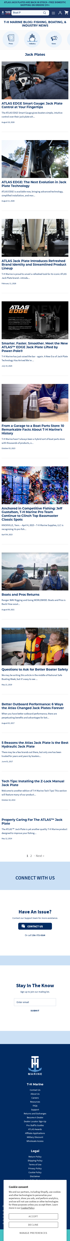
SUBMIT (35, 1010)
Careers (35, 1097)
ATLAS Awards (35, 1129)
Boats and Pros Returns (20, 594)
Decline (33, 1224)
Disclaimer (35, 1176)
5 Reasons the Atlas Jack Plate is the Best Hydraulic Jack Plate (35, 744)
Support (35, 1109)
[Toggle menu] (53, 12)
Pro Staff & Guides (35, 1125)
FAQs (35, 1105)
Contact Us (35, 1089)
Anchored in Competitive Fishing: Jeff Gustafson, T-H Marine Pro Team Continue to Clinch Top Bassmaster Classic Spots (32, 514)
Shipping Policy (35, 1160)
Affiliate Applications (35, 1133)
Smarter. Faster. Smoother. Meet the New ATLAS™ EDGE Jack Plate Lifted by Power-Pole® (35, 347)
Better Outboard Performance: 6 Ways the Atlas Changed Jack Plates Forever (33, 706)
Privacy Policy (35, 1168)
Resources (35, 1101)
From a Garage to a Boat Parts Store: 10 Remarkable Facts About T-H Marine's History (33, 429)
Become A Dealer (35, 1117)
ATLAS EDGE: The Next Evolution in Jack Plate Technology (34, 184)
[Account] (59, 12)
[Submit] (44, 12)
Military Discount (35, 1137)
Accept (33, 1216)
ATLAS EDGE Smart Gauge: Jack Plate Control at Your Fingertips (32, 105)
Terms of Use (35, 1164)
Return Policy (35, 1156)
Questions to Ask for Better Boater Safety (35, 669)
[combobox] (30, 12)
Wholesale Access (35, 1141)
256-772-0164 (38, 935)
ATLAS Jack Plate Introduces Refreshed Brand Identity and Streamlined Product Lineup (34, 264)
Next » (40, 856)
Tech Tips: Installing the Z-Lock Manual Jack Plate (33, 783)
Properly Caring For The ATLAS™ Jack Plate (32, 821)
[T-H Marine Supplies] (6, 12)
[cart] (66, 12)
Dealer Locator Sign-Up (35, 1121)
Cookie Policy (28, 1207)
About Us (35, 1093)
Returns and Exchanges (35, 1113)
